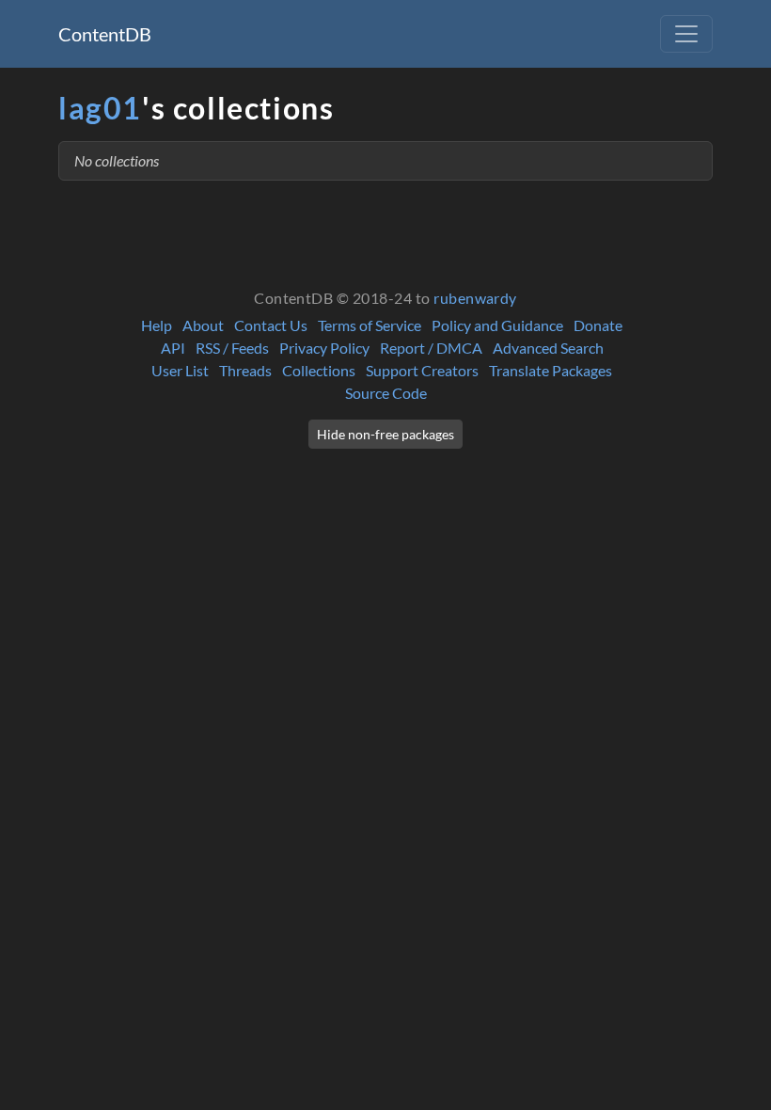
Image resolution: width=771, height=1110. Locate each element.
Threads (245, 370)
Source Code (386, 393)
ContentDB (104, 34)
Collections (318, 370)
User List (180, 370)
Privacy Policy (324, 348)
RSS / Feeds (232, 348)
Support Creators (422, 370)
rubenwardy (475, 298)
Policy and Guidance (497, 325)
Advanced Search (548, 348)
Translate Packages (550, 370)
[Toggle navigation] (686, 34)
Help (156, 325)
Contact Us (270, 325)
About (203, 325)
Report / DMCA (431, 348)
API (173, 348)
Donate (598, 325)
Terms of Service (369, 325)
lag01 (100, 107)
